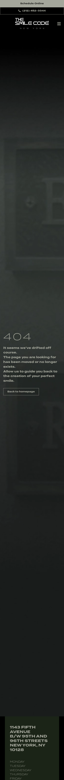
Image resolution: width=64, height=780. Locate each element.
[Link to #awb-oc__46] (59, 24)
